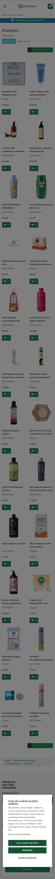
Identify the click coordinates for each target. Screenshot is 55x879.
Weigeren (27, 850)
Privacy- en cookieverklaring (19, 834)
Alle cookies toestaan (27, 843)
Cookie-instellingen (27, 858)
